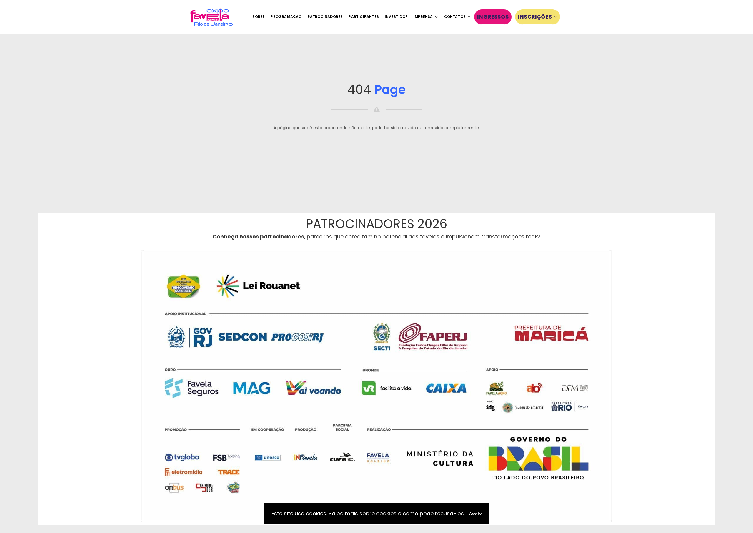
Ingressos (493, 16)
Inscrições (535, 16)
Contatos (455, 16)
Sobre (258, 16)
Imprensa (423, 16)
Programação (286, 16)
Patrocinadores (325, 16)
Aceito (475, 513)
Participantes (364, 16)
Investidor (396, 16)
